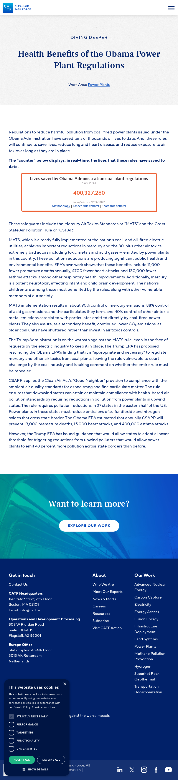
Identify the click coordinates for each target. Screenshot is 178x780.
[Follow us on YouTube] (168, 769)
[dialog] (36, 727)
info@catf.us (30, 610)
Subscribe (100, 620)
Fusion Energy (146, 619)
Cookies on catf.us (43, 707)
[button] (37, 769)
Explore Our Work (89, 525)
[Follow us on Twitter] (132, 769)
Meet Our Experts (107, 591)
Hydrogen (142, 666)
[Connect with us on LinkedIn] (119, 769)
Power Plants (99, 84)
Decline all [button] (51, 760)
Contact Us (18, 584)
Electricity (142, 604)
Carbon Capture (148, 597)
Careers (99, 606)
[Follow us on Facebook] (156, 769)
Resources (101, 613)
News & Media (104, 599)
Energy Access (146, 611)
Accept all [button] (22, 760)
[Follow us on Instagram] (144, 769)
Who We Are (103, 584)
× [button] (64, 684)
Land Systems (146, 639)
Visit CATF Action (107, 627)
